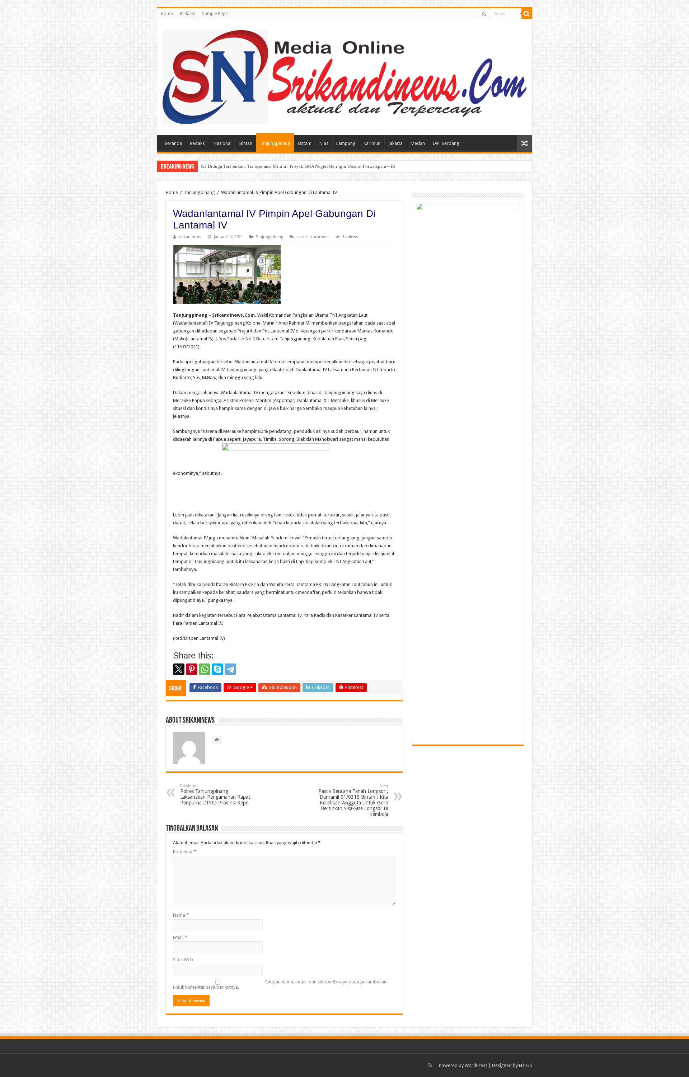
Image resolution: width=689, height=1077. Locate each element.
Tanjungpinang (274, 143)
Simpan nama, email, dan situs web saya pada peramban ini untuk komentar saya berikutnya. (280, 984)
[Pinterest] (191, 669)
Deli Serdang (446, 143)
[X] (178, 669)
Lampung (346, 143)
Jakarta (395, 143)
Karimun (372, 143)
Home (167, 13)
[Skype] (217, 669)
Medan (418, 143)
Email (180, 937)
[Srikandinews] (345, 75)
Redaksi (187, 13)
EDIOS (525, 1065)
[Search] (526, 13)
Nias (323, 143)
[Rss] (484, 14)
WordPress (476, 1065)
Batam (304, 143)
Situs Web (183, 959)
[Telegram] (230, 669)
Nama (181, 915)
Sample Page (215, 13)
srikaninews (190, 237)
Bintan (245, 143)
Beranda (173, 143)
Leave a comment (312, 237)
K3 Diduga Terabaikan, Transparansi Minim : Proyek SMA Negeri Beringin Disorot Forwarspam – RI (299, 166)
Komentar (185, 851)
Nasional (222, 143)
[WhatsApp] (204, 669)
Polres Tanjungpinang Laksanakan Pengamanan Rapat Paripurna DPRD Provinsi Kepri (215, 795)
